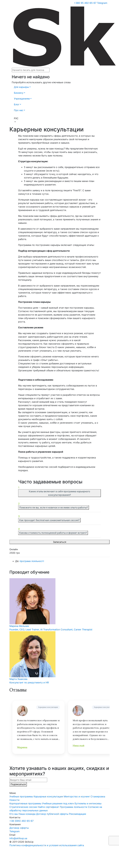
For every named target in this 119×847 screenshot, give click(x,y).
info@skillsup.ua (18, 838)
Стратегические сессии (23, 806)
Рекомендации (77, 813)
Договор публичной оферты (52, 813)
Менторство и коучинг (77, 796)
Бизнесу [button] (18, 92)
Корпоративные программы (25, 803)
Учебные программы (21, 796)
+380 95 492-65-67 (85, 2)
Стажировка (98, 796)
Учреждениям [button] (22, 98)
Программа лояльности (73, 806)
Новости (14, 800)
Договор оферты (19, 827)
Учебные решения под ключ (58, 803)
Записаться (59, 541)
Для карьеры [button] (21, 87)
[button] (59, 120)
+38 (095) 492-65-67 (21, 820)
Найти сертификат (48, 806)
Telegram (102, 2)
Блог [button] (16, 104)
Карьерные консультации (48, 707)
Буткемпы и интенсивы (88, 803)
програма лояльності (32, 561)
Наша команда (27, 813)
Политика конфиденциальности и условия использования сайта (46, 845)
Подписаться (18, 784)
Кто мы (13, 813)
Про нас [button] (18, 110)
